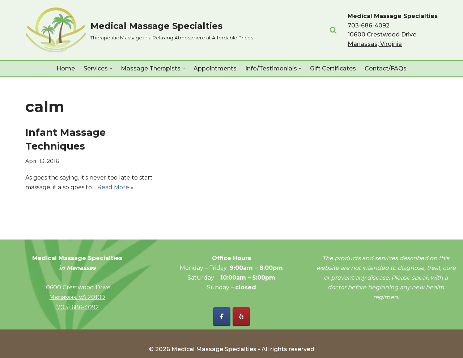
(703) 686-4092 (77, 307)
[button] (111, 68)
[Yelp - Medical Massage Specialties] (241, 316)
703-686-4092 (369, 25)
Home (65, 68)
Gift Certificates (333, 68)
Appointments (215, 68)
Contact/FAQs (386, 68)
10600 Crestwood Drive (77, 287)
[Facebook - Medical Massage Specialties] (221, 316)
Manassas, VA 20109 (77, 297)
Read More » (115, 187)
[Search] (333, 30)
